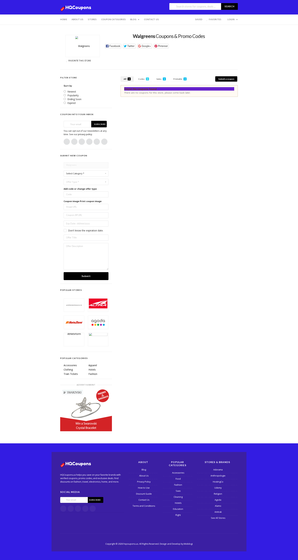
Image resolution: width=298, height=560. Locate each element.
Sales (160, 79)
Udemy (218, 487)
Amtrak (218, 511)
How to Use (144, 487)
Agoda (218, 499)
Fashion (92, 374)
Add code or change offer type (80, 188)
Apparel (92, 365)
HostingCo (218, 481)
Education (178, 509)
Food (178, 478)
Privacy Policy (144, 481)
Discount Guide (144, 493)
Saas (178, 490)
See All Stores (218, 518)
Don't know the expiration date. (85, 230)
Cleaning (178, 496)
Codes (143, 79)
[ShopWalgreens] (82, 46)
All (127, 79)
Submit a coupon (226, 79)
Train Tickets (71, 374)
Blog (133, 19)
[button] (113, 46)
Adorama (218, 469)
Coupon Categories (113, 19)
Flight (178, 515)
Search (230, 6)
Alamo (218, 505)
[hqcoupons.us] (76, 7)
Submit (86, 276)
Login (231, 19)
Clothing (68, 369)
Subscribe (100, 124)
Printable (179, 79)
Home (63, 19)
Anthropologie (218, 475)
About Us (77, 19)
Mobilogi (188, 543)
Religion (218, 493)
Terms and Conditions (144, 505)
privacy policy (85, 134)
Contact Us (151, 19)
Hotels (92, 369)
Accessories (70, 365)
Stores (92, 19)
